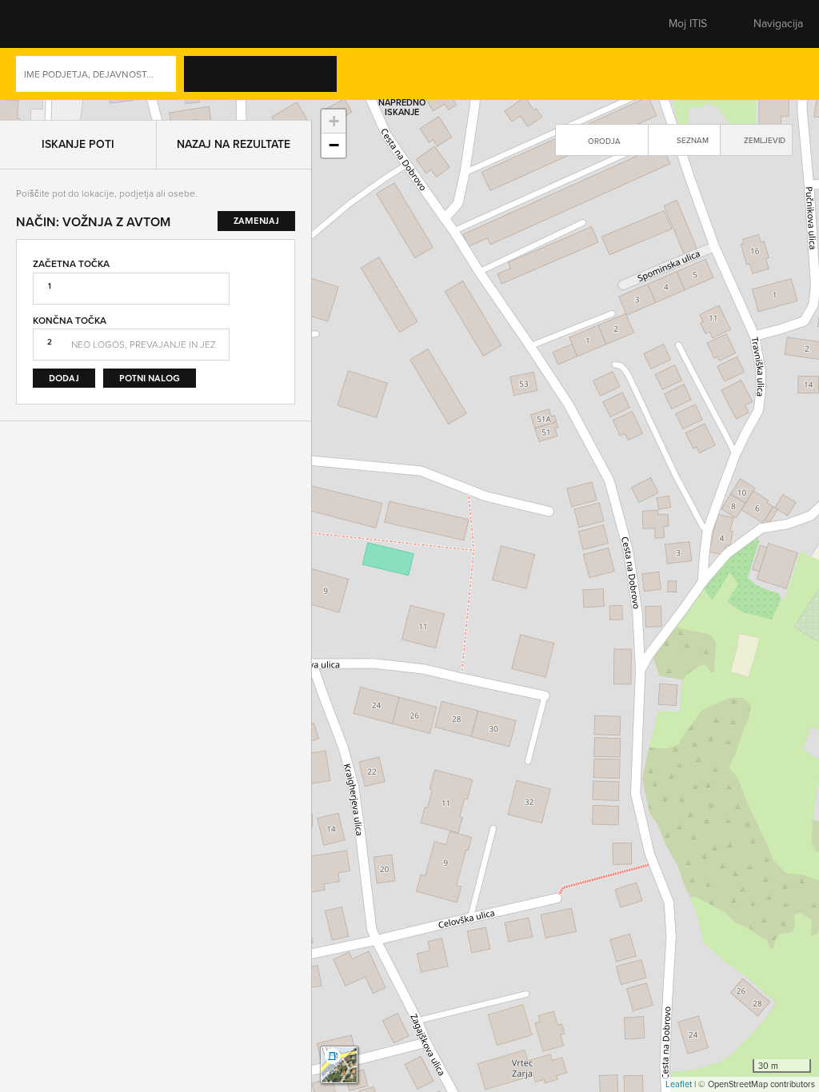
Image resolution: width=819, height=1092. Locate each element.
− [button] (334, 145)
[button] (44, 24)
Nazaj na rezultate (233, 124)
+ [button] (334, 121)
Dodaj (64, 358)
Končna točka (69, 300)
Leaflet (678, 1084)
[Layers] (339, 1064)
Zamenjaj (266, 302)
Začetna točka (71, 244)
